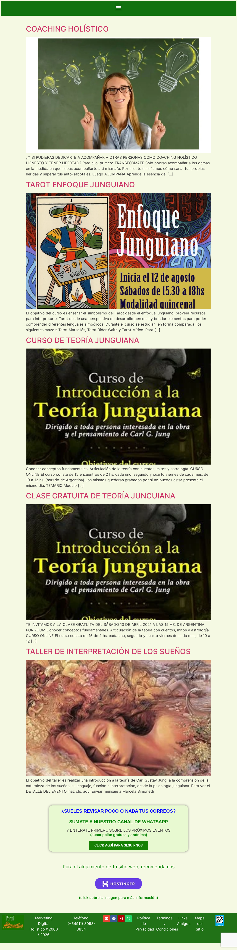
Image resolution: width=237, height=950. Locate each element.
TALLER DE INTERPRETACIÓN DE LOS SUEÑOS (108, 651)
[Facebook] (113, 918)
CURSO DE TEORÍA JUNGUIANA (82, 340)
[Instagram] (121, 918)
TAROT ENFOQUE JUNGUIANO (80, 184)
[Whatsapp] (128, 918)
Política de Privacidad (145, 923)
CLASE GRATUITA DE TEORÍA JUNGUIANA (100, 495)
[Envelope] (106, 918)
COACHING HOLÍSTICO (67, 28)
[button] (118, 7)
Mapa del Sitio (200, 923)
